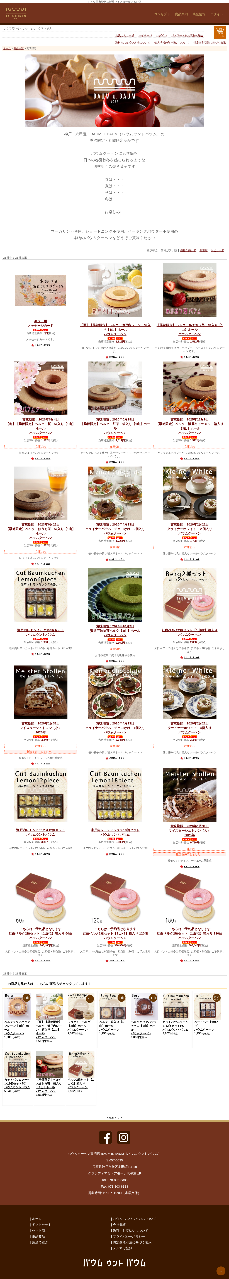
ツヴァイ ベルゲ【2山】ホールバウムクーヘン (79, 1025)
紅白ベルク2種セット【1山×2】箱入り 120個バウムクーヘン (115, 933)
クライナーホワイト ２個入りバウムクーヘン (189, 528)
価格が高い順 (188, 250)
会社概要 (119, 1224)
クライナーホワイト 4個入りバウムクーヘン (189, 727)
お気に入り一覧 (124, 35)
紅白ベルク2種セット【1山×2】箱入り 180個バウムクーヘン (189, 933)
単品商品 (38, 1236)
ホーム (7, 48)
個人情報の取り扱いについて (171, 42)
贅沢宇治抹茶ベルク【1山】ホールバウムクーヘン (115, 630)
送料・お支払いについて (130, 1230)
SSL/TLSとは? (114, 1118)
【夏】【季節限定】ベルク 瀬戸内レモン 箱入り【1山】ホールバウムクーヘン (115, 329)
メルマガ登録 (122, 1248)
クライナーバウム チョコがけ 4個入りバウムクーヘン (115, 727)
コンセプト (162, 14)
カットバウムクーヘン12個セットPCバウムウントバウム (175, 1025)
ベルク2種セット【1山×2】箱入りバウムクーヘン (81, 1083)
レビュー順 (217, 250)
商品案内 (181, 14)
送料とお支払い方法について (132, 42)
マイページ (145, 35)
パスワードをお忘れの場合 (187, 35)
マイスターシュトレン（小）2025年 (41, 727)
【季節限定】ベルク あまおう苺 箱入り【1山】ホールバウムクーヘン (190, 329)
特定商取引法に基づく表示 (210, 42)
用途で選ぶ (40, 1242)
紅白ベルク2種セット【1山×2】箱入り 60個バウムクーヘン (40, 933)
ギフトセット (41, 1224)
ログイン (216, 14)
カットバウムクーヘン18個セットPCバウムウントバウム (17, 1083)
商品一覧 (19, 48)
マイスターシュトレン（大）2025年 (190, 830)
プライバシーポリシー (129, 1236)
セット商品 (40, 1230)
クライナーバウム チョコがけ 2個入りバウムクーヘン (115, 528)
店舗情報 (199, 14)
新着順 (203, 250)
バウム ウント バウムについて (135, 1219)
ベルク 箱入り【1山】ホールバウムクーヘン (111, 1025)
